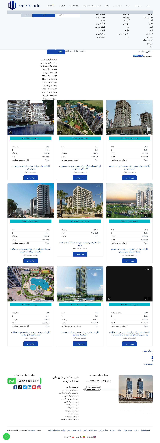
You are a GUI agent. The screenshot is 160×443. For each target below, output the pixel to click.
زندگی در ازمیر (103, 430)
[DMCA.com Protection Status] (109, 390)
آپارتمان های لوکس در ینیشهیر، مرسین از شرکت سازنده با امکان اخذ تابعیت (30, 250)
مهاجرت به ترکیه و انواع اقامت (56, 430)
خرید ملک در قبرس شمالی (69, 419)
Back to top (31, 430)
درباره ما (62, 5)
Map (60, 52)
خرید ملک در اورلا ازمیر (71, 396)
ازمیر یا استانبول (145, 430)
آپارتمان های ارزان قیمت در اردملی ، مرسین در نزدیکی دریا (30, 167)
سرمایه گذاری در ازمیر (90, 430)
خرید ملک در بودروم (72, 410)
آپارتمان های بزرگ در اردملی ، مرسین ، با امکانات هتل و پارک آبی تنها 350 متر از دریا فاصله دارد (129, 333)
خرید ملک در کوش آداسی (70, 399)
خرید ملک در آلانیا (73, 408)
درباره (128, 5)
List (51, 52)
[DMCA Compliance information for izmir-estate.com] (92, 390)
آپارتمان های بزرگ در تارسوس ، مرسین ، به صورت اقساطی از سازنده (80, 167)
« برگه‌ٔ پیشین (148, 351)
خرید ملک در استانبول (71, 402)
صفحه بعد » (148, 364)
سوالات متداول (127, 430)
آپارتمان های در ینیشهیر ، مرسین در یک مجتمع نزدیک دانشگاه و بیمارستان (129, 250)
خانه (148, 5)
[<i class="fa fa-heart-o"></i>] (96, 132)
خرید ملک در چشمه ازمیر (70, 390)
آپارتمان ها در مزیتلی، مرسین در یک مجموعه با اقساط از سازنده (80, 333)
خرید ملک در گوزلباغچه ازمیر (69, 393)
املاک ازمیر (118, 5)
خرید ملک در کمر (73, 413)
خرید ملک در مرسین (72, 416)
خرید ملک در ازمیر (72, 387)
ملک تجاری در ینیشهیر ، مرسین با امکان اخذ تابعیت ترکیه (79, 243)
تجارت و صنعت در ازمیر (74, 430)
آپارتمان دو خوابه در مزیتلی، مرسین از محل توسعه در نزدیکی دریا (129, 167)
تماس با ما (138, 5)
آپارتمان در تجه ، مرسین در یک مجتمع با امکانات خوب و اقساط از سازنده (30, 333)
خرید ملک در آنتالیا (72, 405)
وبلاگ (107, 5)
